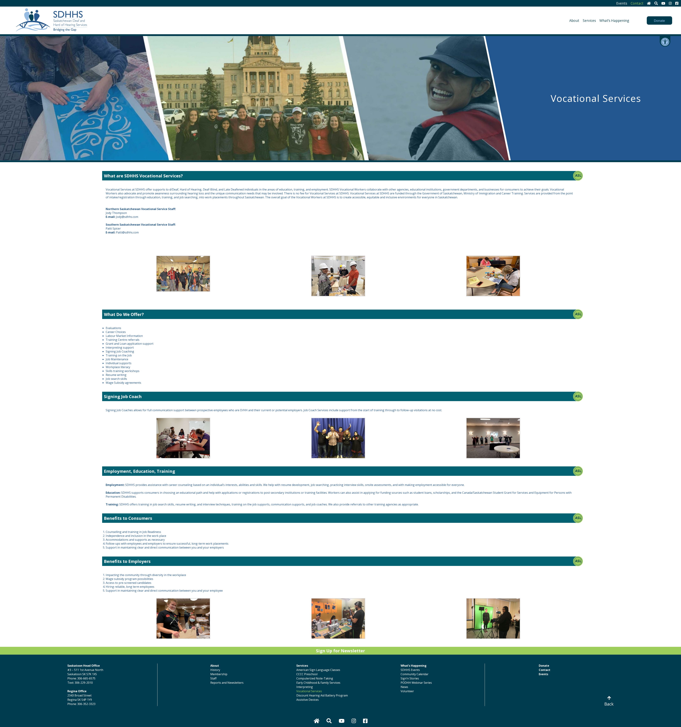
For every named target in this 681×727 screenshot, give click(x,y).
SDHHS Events (410, 670)
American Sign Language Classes (318, 670)
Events (621, 3)
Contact (637, 3)
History (215, 670)
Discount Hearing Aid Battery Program (322, 695)
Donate (659, 21)
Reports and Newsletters (226, 683)
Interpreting (304, 687)
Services (589, 20)
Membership (218, 674)
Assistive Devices (307, 700)
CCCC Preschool (306, 674)
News (404, 687)
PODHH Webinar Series (416, 683)
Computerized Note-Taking (314, 678)
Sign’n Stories (410, 678)
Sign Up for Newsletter (340, 651)
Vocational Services (309, 691)
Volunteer (407, 691)
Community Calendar (414, 674)
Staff (213, 678)
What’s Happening (614, 20)
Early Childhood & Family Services (318, 683)
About (574, 20)
